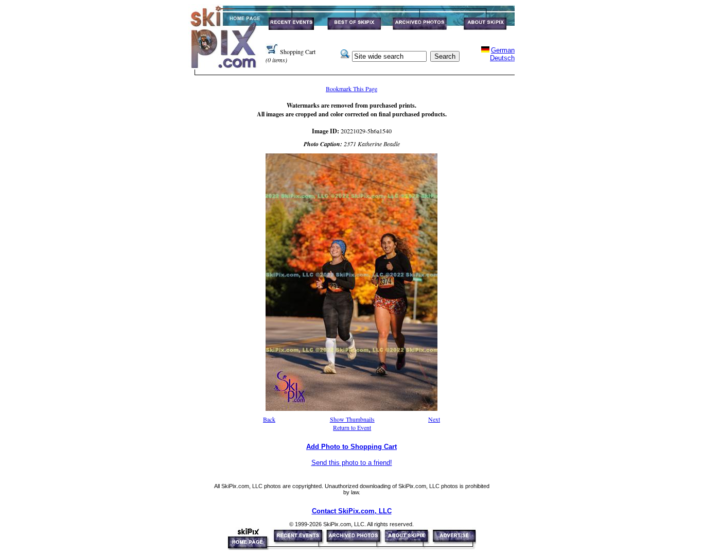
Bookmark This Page (351, 88)
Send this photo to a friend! (351, 462)
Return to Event (352, 427)
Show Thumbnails (352, 419)
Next (434, 419)
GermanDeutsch (502, 54)
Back (269, 419)
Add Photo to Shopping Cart (351, 447)
